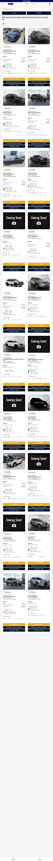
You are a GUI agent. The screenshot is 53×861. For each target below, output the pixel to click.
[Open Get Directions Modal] (27, 4)
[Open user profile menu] (49, 4)
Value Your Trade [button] (14, 85)
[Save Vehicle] (24, 47)
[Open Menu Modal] (3, 4)
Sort (15, 13)
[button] (14, 79)
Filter (40, 13)
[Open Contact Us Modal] (34, 4)
